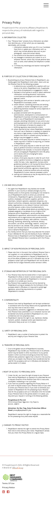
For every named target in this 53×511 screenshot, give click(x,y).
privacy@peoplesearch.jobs (22, 410)
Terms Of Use (8, 483)
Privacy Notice (8, 487)
